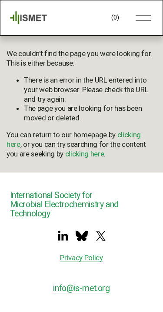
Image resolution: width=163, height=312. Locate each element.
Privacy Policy (81, 257)
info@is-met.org (81, 288)
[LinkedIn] (63, 236)
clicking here (84, 153)
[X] (101, 236)
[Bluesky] (82, 236)
